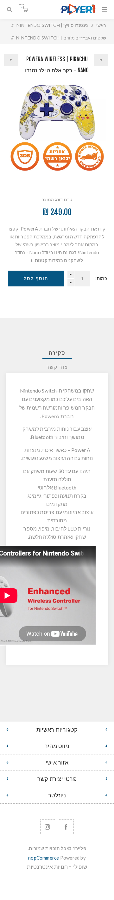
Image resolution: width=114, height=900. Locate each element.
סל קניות (21, 7)
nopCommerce (43, 858)
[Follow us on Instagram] (47, 826)
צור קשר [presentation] (57, 367)
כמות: (101, 278)
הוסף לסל (36, 278)
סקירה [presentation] (57, 353)
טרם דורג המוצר (57, 199)
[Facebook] (66, 826)
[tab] (57, 352)
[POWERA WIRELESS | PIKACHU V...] (11, 60)
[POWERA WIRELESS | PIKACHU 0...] (101, 60)
